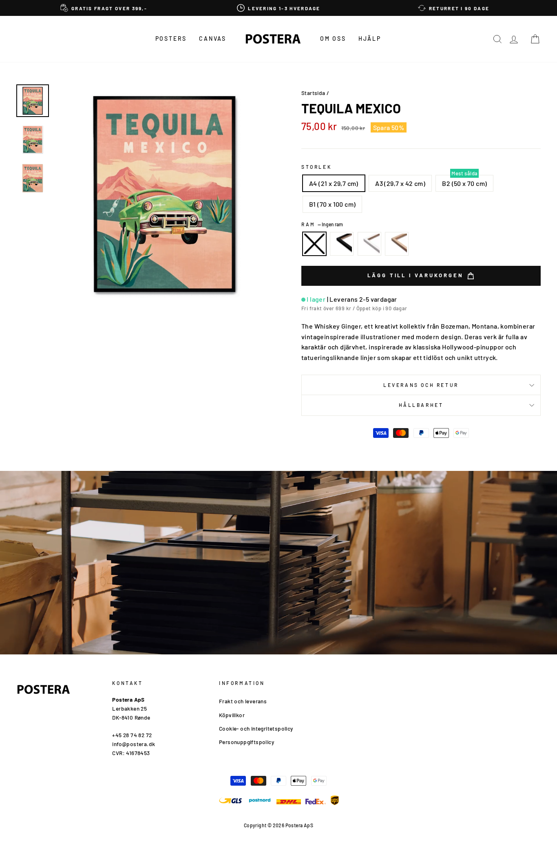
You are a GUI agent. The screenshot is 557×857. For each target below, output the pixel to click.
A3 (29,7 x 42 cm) (400, 183)
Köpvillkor (232, 714)
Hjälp (369, 38)
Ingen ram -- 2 (314, 243)
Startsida (313, 92)
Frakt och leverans (243, 701)
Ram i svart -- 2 (341, 243)
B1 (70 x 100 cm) (332, 204)
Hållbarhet (421, 405)
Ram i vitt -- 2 (369, 243)
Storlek (316, 167)
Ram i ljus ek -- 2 (396, 243)
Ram (322, 224)
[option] (103, 8)
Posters (171, 38)
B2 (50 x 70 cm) (464, 183)
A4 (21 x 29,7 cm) (333, 183)
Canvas (212, 38)
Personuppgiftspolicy (246, 741)
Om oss (333, 38)
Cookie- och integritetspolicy (256, 728)
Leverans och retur (421, 385)
